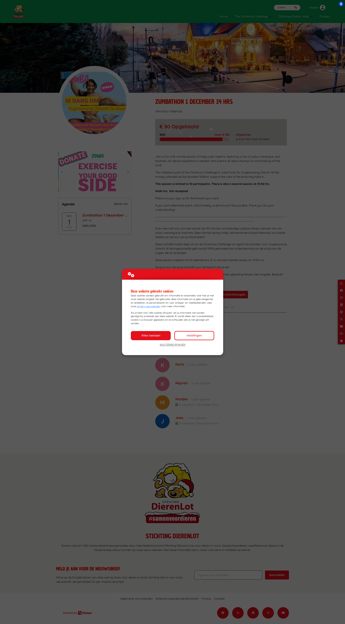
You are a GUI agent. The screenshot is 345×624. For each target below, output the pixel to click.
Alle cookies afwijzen (172, 344)
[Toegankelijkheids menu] (341, 4)
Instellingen (194, 335)
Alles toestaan (150, 335)
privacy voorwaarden (148, 306)
